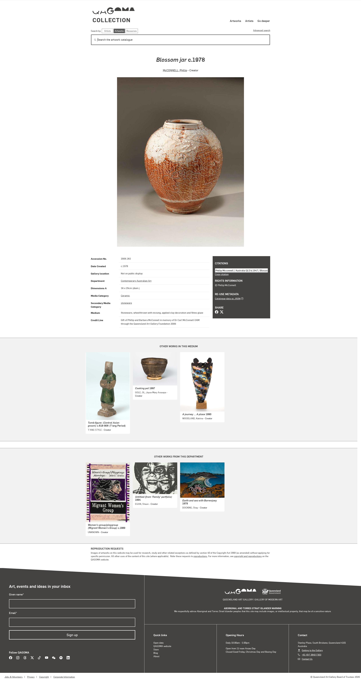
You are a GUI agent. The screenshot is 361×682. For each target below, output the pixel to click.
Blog (155, 652)
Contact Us (307, 658)
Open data (158, 642)
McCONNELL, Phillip (175, 70)
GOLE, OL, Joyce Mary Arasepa (150, 392)
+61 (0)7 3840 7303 (311, 654)
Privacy (31, 676)
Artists (249, 21)
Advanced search (261, 30)
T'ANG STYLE (95, 429)
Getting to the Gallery (312, 650)
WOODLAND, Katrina (192, 418)
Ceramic (125, 295)
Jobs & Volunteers (14, 676)
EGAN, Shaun (142, 503)
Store (156, 649)
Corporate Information (64, 676)
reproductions (200, 556)
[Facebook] (216, 312)
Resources (131, 30)
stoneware (126, 302)
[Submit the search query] (93, 39)
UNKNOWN (93, 532)
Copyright (44, 676)
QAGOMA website (162, 646)
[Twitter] (221, 312)
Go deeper (263, 21)
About (156, 656)
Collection (112, 20)
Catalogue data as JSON (227, 298)
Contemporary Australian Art (136, 280)
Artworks (235, 21)
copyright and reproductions (248, 556)
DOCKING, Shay (190, 507)
